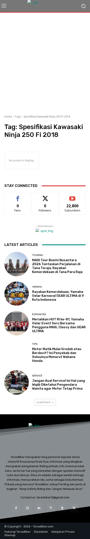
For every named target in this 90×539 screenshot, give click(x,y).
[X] (74, 508)
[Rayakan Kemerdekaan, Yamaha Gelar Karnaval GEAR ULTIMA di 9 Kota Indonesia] (16, 294)
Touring (37, 255)
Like (17, 196)
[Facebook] (16, 508)
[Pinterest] (51, 508)
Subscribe (72, 196)
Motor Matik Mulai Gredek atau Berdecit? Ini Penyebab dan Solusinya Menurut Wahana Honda (56, 355)
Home (8, 116)
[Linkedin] (39, 508)
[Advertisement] (45, 62)
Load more (43, 402)
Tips (34, 344)
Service (37, 376)
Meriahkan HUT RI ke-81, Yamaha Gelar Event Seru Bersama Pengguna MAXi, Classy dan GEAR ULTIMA (59, 325)
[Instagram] (27, 508)
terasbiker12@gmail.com (53, 497)
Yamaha (37, 287)
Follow (45, 196)
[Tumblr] (62, 508)
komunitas (39, 314)
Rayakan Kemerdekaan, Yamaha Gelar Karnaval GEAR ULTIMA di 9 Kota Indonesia (58, 296)
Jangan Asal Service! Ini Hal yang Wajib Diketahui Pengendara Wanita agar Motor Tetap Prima (58, 384)
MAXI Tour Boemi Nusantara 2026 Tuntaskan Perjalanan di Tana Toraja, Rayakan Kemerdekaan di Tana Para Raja (57, 266)
